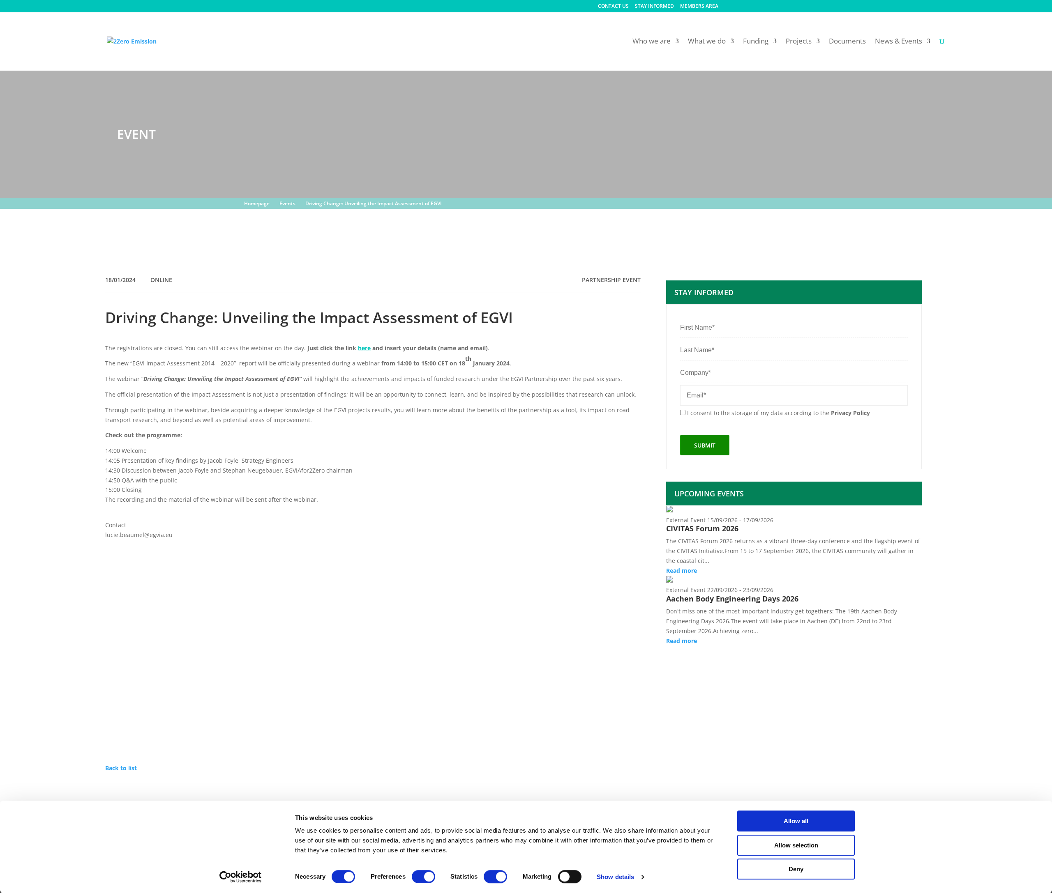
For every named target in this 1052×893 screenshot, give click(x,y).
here (364, 348)
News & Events (898, 42)
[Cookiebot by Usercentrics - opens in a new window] (241, 877)
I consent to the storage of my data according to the (778, 413)
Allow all (796, 820)
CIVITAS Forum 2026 (702, 528)
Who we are (651, 42)
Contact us (613, 6)
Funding (755, 42)
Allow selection (796, 845)
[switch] (423, 876)
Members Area (699, 6)
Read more (681, 570)
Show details (615, 876)
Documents (847, 42)
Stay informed (654, 6)
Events (287, 203)
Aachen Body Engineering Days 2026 (732, 599)
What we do (707, 42)
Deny (796, 868)
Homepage (257, 203)
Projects (799, 42)
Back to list (121, 768)
